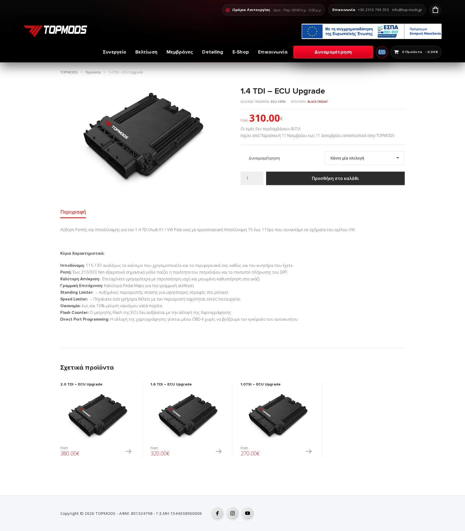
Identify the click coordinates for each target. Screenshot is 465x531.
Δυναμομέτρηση (333, 52)
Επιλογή (128, 452)
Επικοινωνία (272, 52)
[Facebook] (217, 513)
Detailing (212, 52)
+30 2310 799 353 (373, 10)
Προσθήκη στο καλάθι (335, 178)
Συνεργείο (114, 52)
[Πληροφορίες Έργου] (372, 31)
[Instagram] (232, 513)
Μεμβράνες (180, 52)
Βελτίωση (146, 52)
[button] (218, 92)
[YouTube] (247, 513)
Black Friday (318, 102)
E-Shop (240, 52)
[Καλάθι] (435, 10)
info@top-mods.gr (407, 10)
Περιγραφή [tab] (73, 211)
